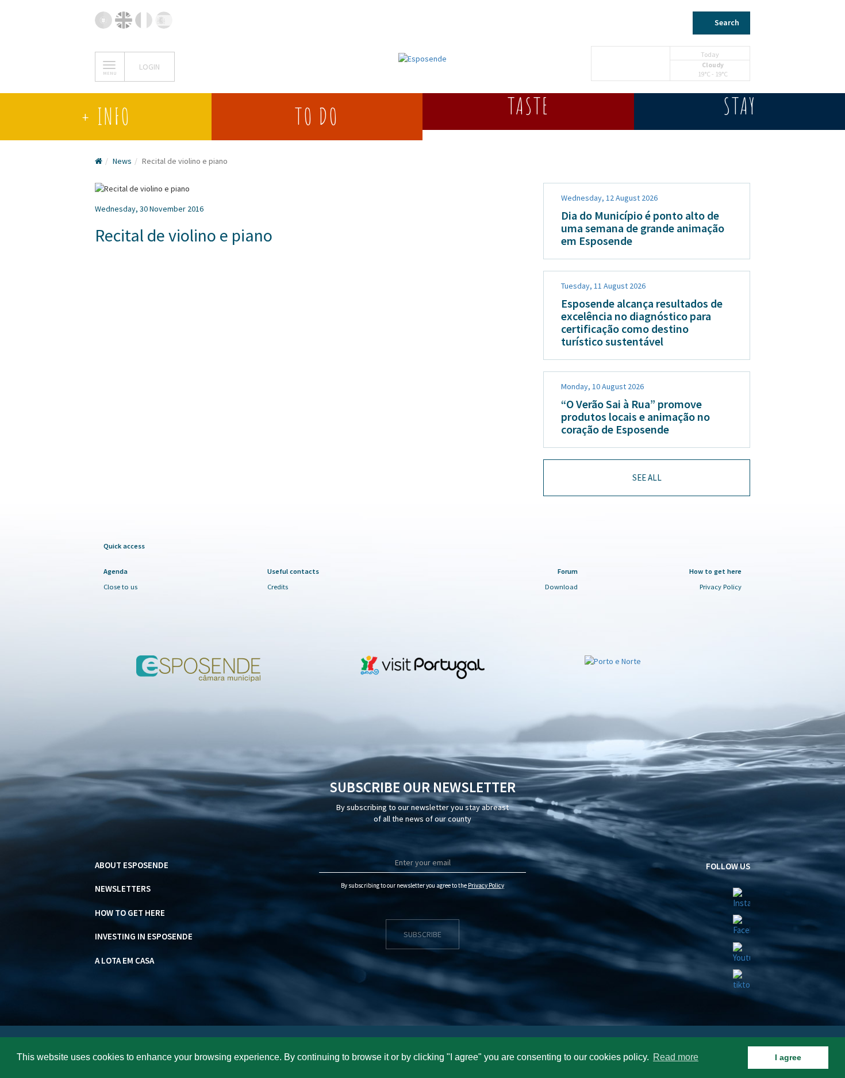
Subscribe (422, 934)
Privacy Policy (721, 586)
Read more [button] (675, 1057)
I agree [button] (788, 1057)
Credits (277, 586)
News (122, 161)
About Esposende (131, 865)
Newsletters (123, 888)
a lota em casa (124, 960)
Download (561, 586)
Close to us (120, 586)
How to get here (130, 912)
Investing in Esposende (144, 936)
